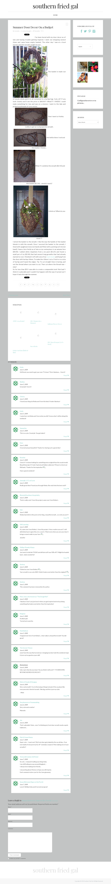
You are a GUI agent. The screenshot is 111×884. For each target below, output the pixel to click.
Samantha (23, 428)
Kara (21, 443)
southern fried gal (55, 6)
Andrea (22, 564)
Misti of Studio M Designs (28, 682)
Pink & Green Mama (26, 737)
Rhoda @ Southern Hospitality (30, 495)
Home (55, 15)
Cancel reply (55, 801)
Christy (22, 396)
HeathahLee (24, 631)
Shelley (22, 382)
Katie (21, 367)
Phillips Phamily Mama (27, 547)
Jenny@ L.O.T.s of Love (27, 480)
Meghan (22, 614)
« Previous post (13, 295)
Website (10, 821)
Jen (21, 720)
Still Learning (24, 524)
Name (10, 807)
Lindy (21, 411)
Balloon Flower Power (55, 324)
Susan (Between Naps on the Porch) (31, 782)
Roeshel (22, 457)
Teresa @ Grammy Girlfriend (29, 757)
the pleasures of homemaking (29, 702)
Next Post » (67, 295)
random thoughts (26, 31)
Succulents (33, 346)
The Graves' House (26, 648)
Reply (65, 375)
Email (9, 814)
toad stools (51, 257)
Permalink (37, 31)
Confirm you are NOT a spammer (17, 858)
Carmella (17, 31)
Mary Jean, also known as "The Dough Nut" (34, 597)
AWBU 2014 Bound (18, 321)
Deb (21, 510)
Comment (10, 828)
